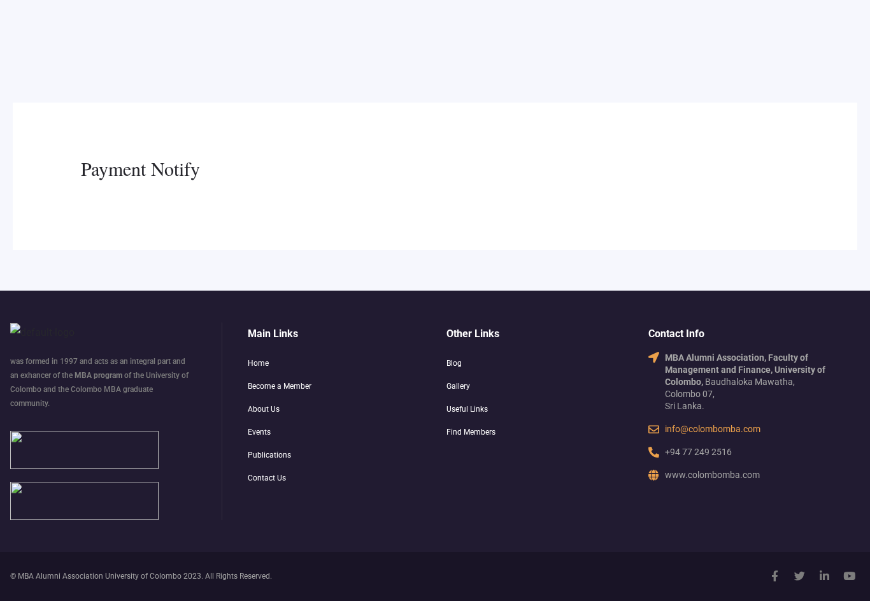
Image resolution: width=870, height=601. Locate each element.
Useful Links (467, 409)
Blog (454, 363)
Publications (269, 455)
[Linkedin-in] (825, 575)
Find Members (471, 432)
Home (258, 363)
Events (259, 432)
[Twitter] (800, 575)
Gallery (458, 386)
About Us (264, 409)
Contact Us (267, 478)
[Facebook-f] (775, 575)
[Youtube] (849, 575)
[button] (341, 386)
